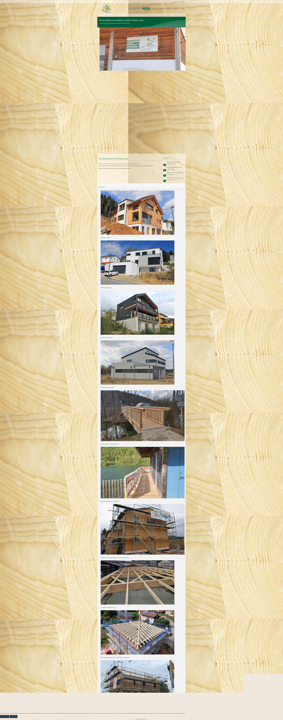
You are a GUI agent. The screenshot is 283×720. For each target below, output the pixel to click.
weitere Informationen (172, 174)
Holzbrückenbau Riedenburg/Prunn (110, 444)
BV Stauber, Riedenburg (107, 338)
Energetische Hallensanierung (108, 607)
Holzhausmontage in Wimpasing (109, 707)
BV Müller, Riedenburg (106, 288)
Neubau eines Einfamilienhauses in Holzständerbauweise (115, 557)
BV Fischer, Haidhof (105, 238)
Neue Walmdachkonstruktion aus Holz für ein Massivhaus (115, 657)
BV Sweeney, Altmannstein (107, 388)
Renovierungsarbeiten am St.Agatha (110, 501)
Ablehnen (14, 716)
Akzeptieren (4, 716)
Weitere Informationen (141, 719)
